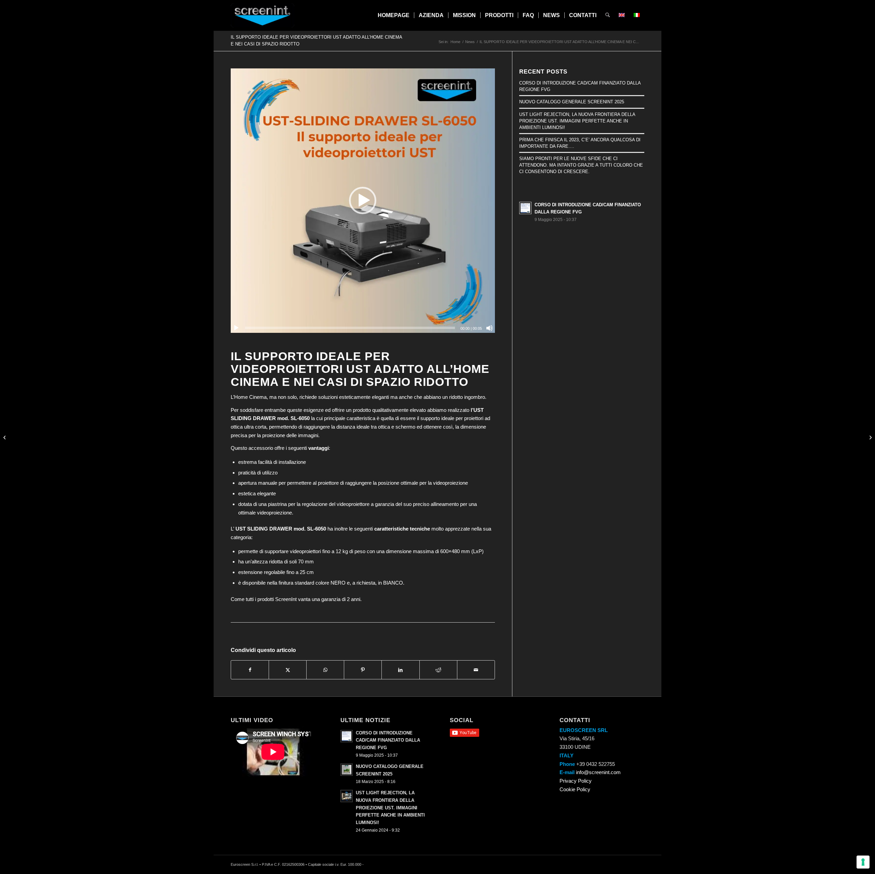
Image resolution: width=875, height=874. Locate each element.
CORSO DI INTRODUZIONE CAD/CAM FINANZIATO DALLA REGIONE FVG (388, 740)
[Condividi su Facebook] (250, 670)
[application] (363, 200)
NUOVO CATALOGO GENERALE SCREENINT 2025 (571, 101)
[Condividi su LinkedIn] (400, 670)
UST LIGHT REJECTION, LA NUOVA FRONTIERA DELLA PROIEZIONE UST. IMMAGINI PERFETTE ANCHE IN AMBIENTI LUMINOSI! (577, 121)
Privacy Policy (576, 781)
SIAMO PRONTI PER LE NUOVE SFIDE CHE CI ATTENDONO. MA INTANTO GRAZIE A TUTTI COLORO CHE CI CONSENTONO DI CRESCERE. (581, 165)
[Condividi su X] (287, 670)
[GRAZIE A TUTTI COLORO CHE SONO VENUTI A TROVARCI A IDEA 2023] (869, 437)
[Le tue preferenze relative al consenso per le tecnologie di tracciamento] (863, 862)
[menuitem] (393, 15)
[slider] (350, 328)
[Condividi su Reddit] (438, 670)
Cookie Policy (575, 789)
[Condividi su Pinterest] (362, 670)
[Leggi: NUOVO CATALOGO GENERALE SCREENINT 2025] (346, 770)
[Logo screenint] (262, 15)
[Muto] (489, 328)
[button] (362, 200)
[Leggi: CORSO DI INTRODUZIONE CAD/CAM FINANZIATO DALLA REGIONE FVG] (525, 208)
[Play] (236, 328)
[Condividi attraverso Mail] (476, 670)
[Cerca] (607, 15)
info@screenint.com (598, 772)
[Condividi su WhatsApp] (325, 670)
